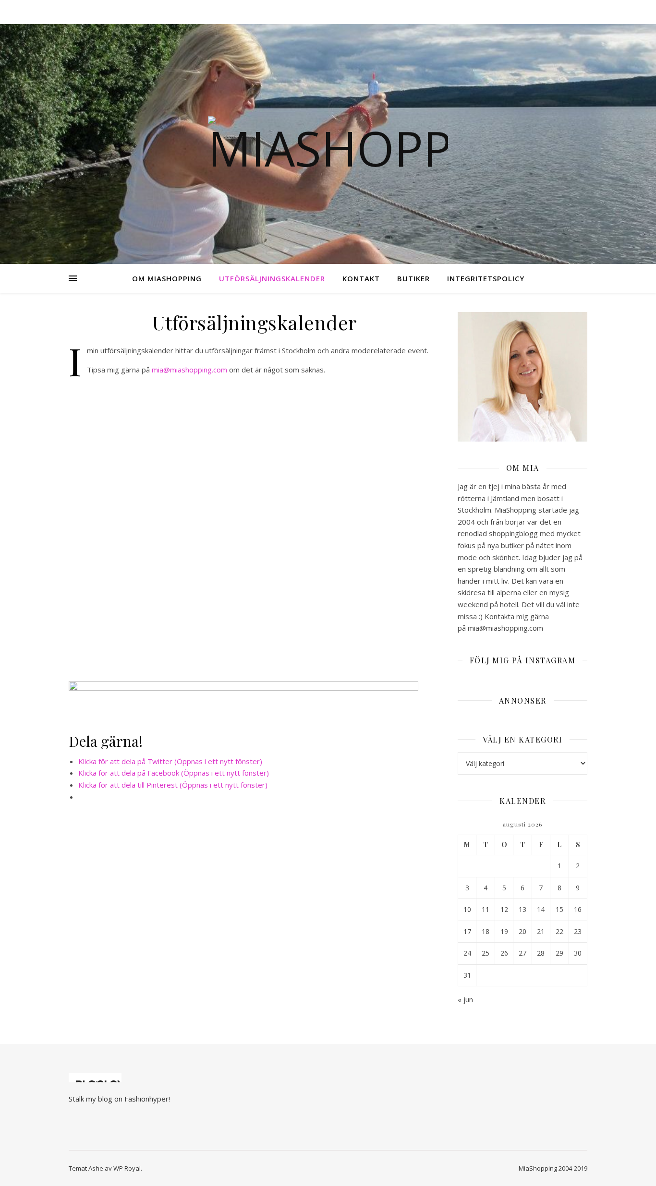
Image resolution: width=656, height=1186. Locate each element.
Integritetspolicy (485, 278)
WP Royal (127, 1168)
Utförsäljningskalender (272, 278)
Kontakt (361, 278)
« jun (465, 999)
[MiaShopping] (328, 144)
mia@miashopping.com (189, 369)
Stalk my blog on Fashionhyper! (119, 1098)
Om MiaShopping (167, 278)
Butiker (413, 278)
